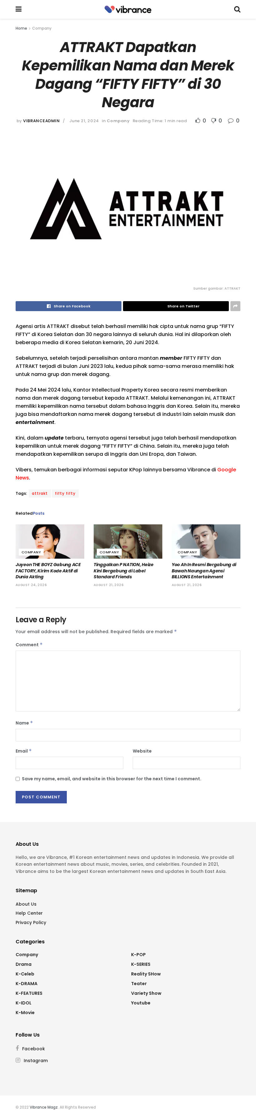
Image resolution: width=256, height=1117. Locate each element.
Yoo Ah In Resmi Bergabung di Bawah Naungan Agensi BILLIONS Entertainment (204, 570)
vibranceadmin (41, 121)
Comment (29, 645)
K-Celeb (25, 974)
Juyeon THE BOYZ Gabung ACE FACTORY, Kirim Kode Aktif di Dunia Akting (48, 570)
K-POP (138, 954)
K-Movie (25, 1012)
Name (24, 723)
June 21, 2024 (84, 121)
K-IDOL (24, 1003)
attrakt (40, 493)
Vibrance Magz (44, 1107)
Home (21, 28)
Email (24, 751)
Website (142, 751)
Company (42, 28)
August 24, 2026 (31, 585)
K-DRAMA (26, 983)
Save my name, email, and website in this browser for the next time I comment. (111, 779)
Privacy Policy (31, 922)
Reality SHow (146, 974)
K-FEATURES (29, 993)
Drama (24, 964)
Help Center (29, 913)
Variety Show (146, 993)
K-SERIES (140, 964)
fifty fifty (65, 493)
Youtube (140, 1003)
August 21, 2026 (109, 585)
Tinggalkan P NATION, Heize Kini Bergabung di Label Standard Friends (124, 570)
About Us (26, 904)
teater (139, 983)
